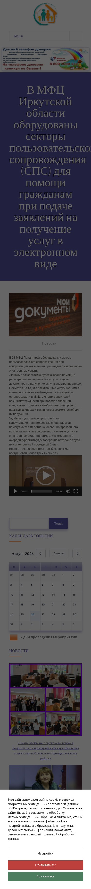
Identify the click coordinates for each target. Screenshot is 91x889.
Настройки (45, 853)
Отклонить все (45, 865)
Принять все (45, 876)
